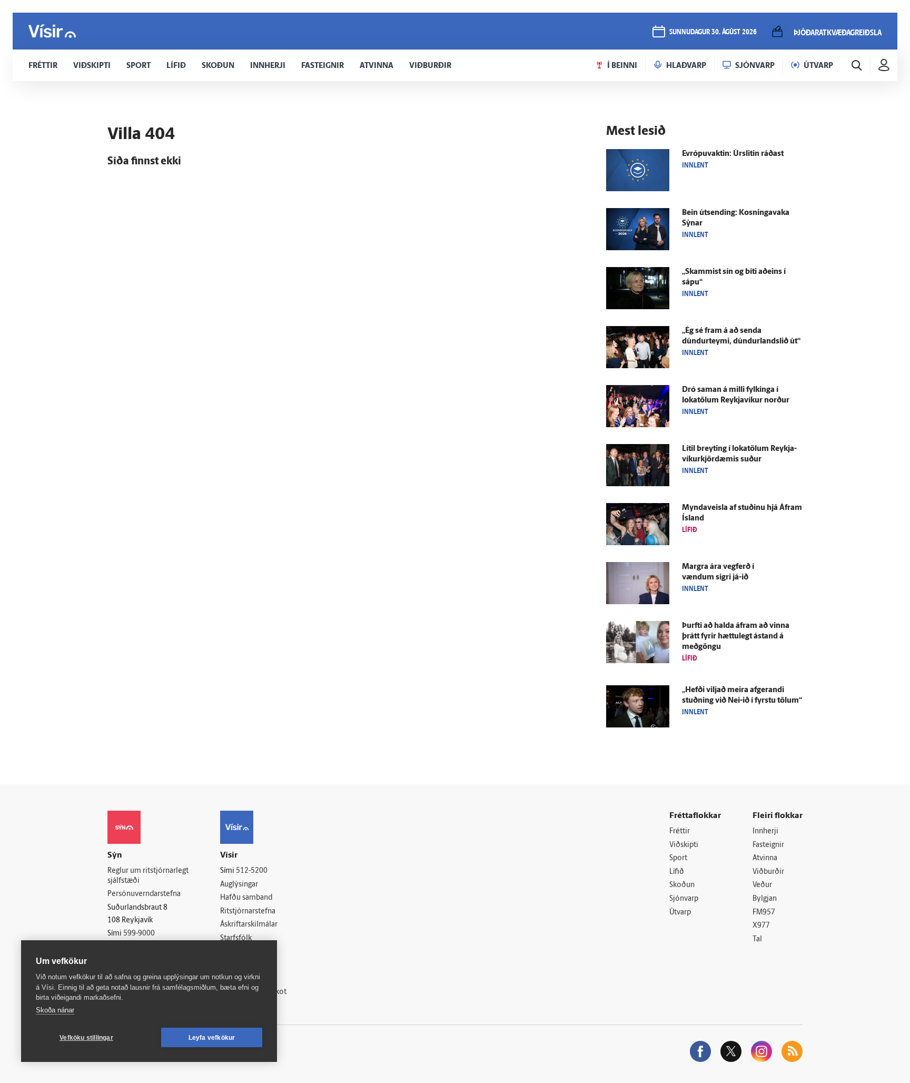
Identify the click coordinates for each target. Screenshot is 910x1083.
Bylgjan (765, 899)
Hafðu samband (246, 898)
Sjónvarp (683, 899)
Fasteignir (768, 845)
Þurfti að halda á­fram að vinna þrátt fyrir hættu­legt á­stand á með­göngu (735, 636)
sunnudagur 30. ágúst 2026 (713, 32)
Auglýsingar (239, 885)
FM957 (764, 913)
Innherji (765, 831)
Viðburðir (768, 872)
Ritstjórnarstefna (247, 911)
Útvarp (680, 913)
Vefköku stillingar (86, 1037)
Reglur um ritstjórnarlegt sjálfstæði (148, 876)
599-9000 (139, 934)
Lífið (676, 872)
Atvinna (765, 858)
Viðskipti (683, 845)
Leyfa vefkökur (212, 1037)
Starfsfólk (236, 938)
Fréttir (679, 831)
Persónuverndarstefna (144, 894)
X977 (761, 926)
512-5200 (252, 871)
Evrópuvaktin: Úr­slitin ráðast (733, 154)
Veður (762, 885)
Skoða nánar (55, 1010)
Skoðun (682, 885)
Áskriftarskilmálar (249, 925)
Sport (678, 858)
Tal (757, 939)
